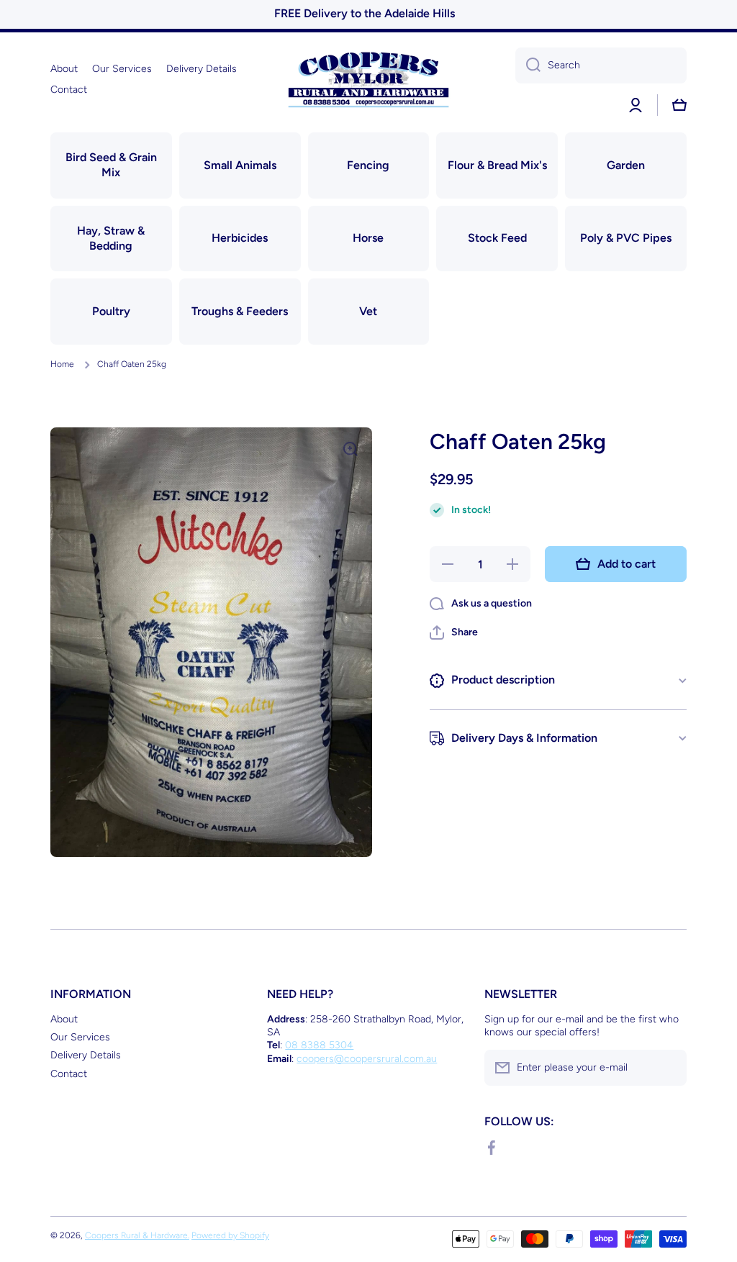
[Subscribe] (669, 1068)
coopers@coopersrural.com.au (367, 1059)
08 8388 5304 (319, 1045)
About (64, 1019)
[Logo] (368, 79)
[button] (454, 632)
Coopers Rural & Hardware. (137, 1235)
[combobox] (601, 65)
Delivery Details (85, 1055)
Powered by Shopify (230, 1235)
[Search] (528, 65)
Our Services (80, 1037)
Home (62, 364)
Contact (68, 1074)
